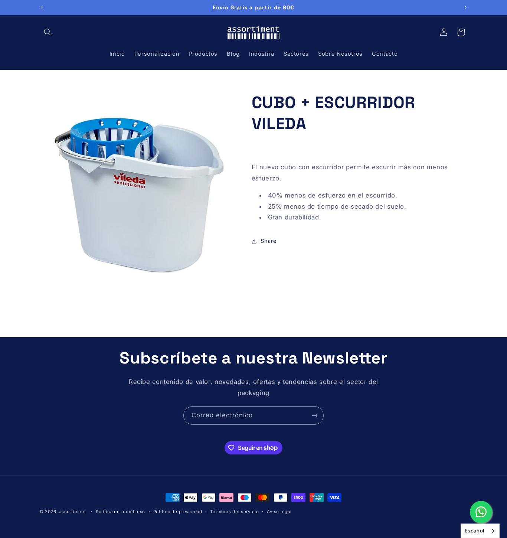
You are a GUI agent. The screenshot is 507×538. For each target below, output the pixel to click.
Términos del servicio (234, 511)
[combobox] (480, 531)
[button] (47, 32)
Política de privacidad (177, 511)
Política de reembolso (120, 511)
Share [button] (269, 241)
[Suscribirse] (314, 415)
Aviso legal (279, 511)
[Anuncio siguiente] (465, 7)
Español (474, 531)
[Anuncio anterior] (41, 7)
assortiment (72, 511)
